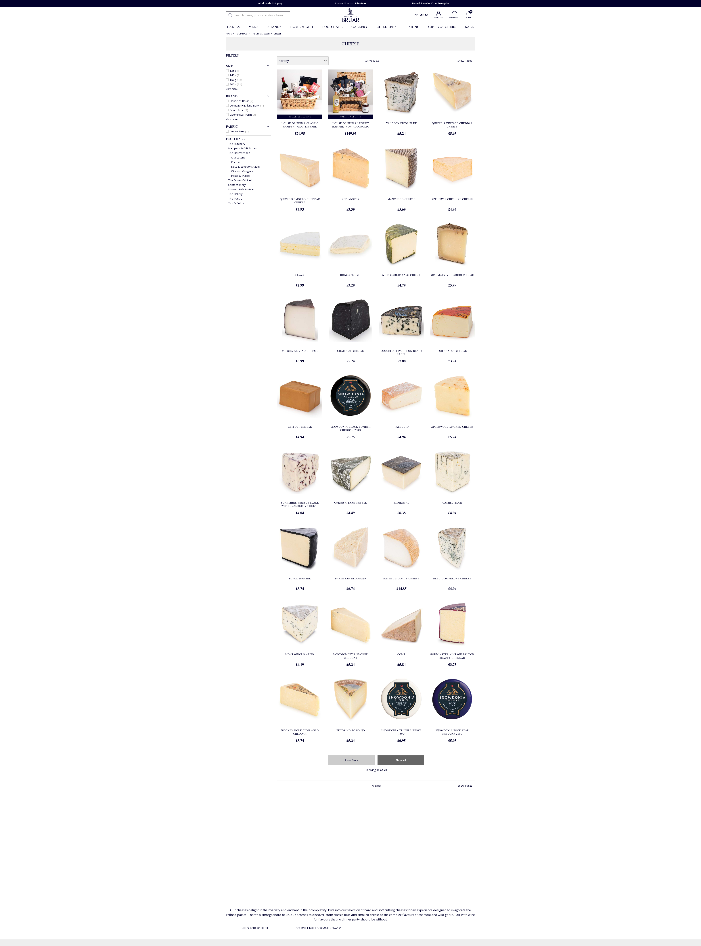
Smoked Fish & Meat (241, 189)
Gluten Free (239, 131)
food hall (332, 26)
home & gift (302, 26)
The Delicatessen (239, 153)
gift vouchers (442, 26)
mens (253, 26)
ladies (233, 26)
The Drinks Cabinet (240, 180)
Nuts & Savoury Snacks (245, 166)
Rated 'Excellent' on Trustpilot (431, 3)
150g (236, 80)
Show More (351, 760)
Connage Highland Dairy (247, 105)
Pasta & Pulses (240, 175)
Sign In (438, 17)
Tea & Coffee (236, 203)
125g (235, 70)
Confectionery (237, 185)
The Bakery (235, 194)
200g (236, 84)
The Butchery (236, 144)
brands (274, 26)
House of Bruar (241, 101)
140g (235, 75)
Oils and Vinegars (242, 171)
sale (469, 26)
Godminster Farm (243, 114)
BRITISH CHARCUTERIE (255, 928)
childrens (387, 26)
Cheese (236, 162)
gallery (359, 26)
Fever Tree (239, 110)
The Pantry (235, 198)
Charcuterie (238, 157)
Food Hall (235, 139)
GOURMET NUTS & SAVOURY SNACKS (319, 928)
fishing (412, 26)
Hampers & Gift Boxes (242, 148)
